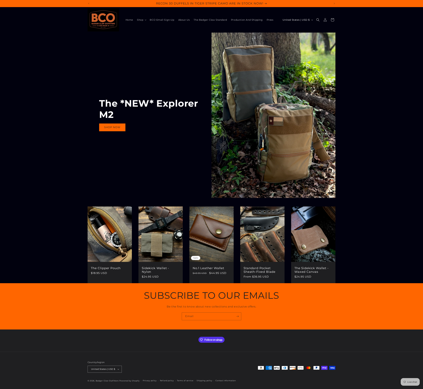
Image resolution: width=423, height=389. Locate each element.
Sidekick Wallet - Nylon (155, 270)
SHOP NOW (112, 127)
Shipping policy (204, 380)
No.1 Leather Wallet (208, 268)
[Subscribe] (237, 316)
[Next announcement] (334, 3)
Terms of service (185, 380)
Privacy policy (150, 380)
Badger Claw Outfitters (107, 381)
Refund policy (167, 380)
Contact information (225, 380)
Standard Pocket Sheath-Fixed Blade (259, 270)
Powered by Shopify (129, 381)
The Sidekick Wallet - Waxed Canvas (311, 270)
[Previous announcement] (88, 3)
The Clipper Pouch (106, 268)
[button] (141, 19)
